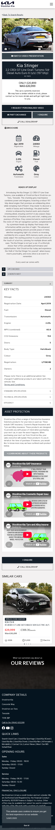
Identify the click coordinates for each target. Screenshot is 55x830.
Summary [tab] (8, 283)
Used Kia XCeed (43, 739)
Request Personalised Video (28, 108)
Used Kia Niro (35, 742)
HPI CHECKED (13, 269)
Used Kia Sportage (27, 739)
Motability (6, 744)
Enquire (43, 115)
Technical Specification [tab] (15, 397)
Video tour (46, 49)
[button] (50, 35)
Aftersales (46, 742)
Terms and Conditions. (14, 385)
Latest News (29, 744)
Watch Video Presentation (29, 56)
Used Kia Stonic (21, 742)
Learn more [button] (12, 818)
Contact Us (17, 744)
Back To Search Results (13, 15)
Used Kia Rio (7, 742)
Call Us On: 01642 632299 (13, 723)
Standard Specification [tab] (15, 391)
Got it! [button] (26, 825)
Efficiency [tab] (9, 403)
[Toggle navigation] (51, 4)
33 (9, 49)
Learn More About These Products (27, 454)
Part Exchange (17, 115)
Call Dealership (28, 122)
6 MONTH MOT (14, 274)
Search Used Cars (9, 739)
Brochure (12, 128)
